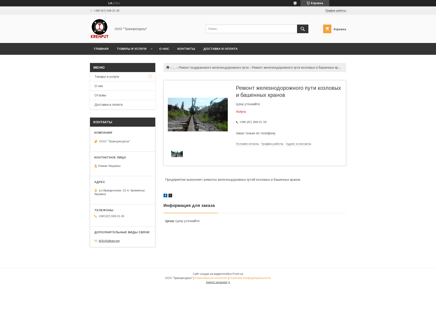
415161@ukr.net (109, 241)
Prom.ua (238, 274)
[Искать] (302, 29)
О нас (164, 48)
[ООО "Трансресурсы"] (99, 37)
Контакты (186, 48)
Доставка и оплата (220, 48)
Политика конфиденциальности (250, 278)
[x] (170, 196)
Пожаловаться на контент (211, 278)
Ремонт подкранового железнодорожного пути (214, 67)
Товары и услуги (131, 48)
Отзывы (100, 95)
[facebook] (165, 196)
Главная (101, 48)
